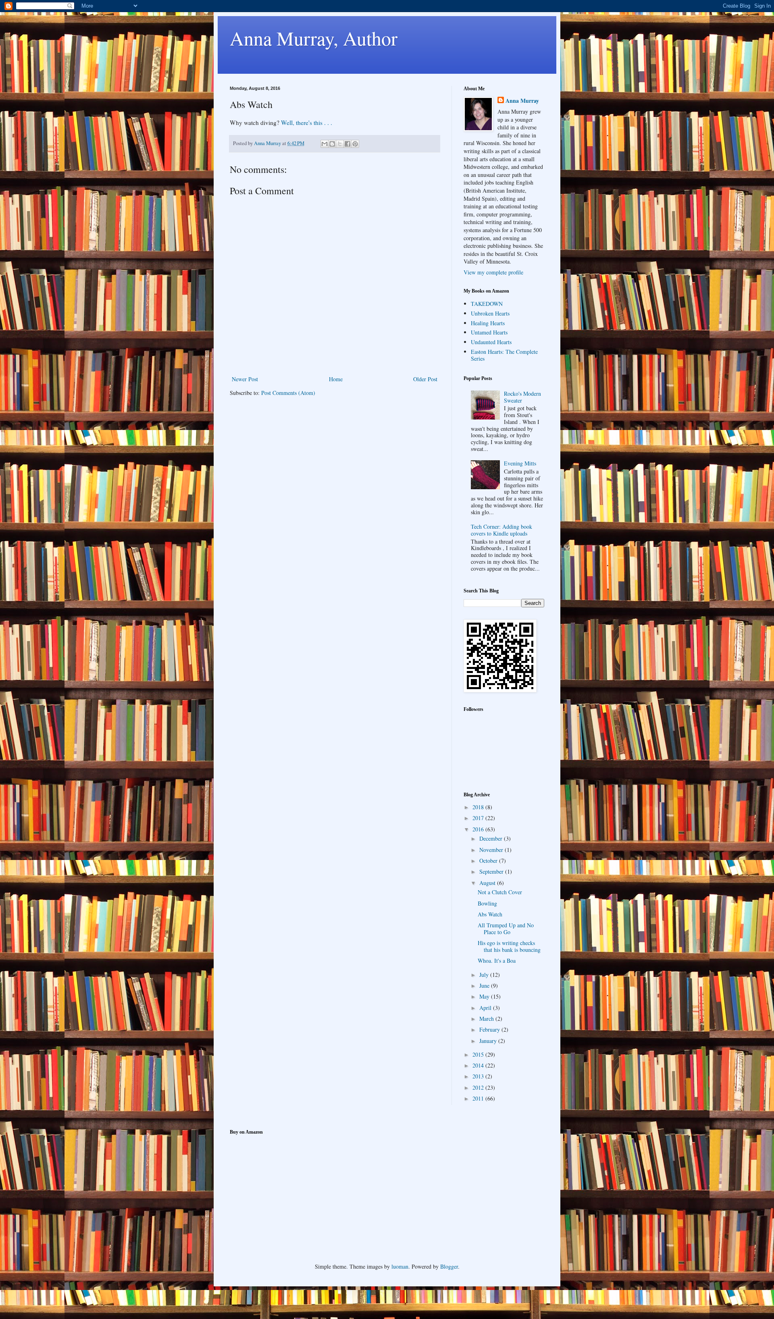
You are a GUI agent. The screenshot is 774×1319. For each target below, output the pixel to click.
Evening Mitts (520, 463)
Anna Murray (522, 101)
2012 (478, 1087)
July (484, 974)
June (485, 985)
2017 (478, 818)
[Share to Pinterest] (355, 144)
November (492, 850)
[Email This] (324, 144)
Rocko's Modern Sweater (522, 397)
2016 (478, 829)
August (488, 883)
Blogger (449, 1266)
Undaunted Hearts (491, 342)
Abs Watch (490, 914)
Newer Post (245, 379)
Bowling (487, 903)
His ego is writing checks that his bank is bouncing (509, 946)
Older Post (425, 379)
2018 (478, 807)
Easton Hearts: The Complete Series (504, 355)
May (485, 996)
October (489, 860)
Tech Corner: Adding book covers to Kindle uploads (501, 530)
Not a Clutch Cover (500, 892)
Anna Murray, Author (313, 38)
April (486, 1008)
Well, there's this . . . (306, 122)
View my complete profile (493, 272)
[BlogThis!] (332, 144)
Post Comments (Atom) (288, 393)
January (488, 1041)
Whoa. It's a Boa (497, 960)
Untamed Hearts (489, 332)
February (490, 1029)
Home (336, 379)
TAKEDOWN (487, 303)
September (492, 871)
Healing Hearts (488, 323)
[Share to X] (340, 144)
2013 (478, 1076)
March (487, 1018)
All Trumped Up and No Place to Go (506, 928)
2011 (478, 1098)
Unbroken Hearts (490, 313)
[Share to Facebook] (347, 144)
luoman (399, 1266)
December (491, 838)
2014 (478, 1065)
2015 (478, 1054)
